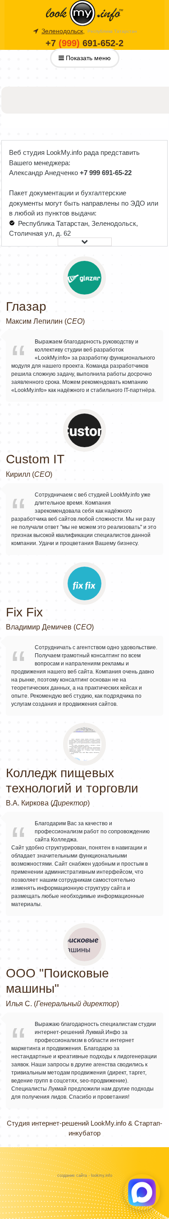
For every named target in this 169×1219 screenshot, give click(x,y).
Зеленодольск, (63, 31)
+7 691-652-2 (84, 43)
